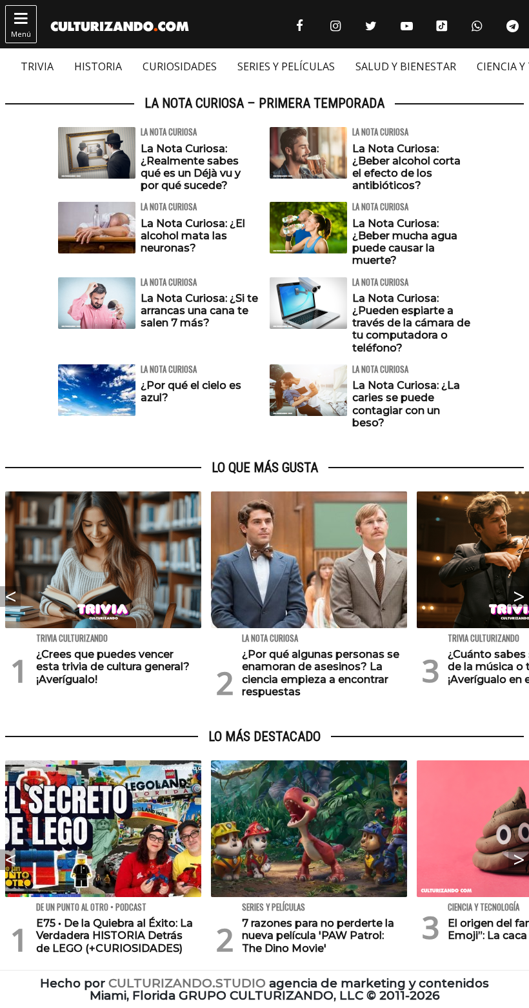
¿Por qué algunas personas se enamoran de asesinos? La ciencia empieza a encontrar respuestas (320, 673)
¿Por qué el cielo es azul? (191, 391)
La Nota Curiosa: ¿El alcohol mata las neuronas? (193, 235)
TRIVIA (37, 66)
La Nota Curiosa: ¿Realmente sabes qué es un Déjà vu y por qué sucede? (191, 167)
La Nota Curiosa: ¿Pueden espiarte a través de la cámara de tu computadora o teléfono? (411, 323)
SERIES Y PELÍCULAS (286, 66)
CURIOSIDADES (180, 66)
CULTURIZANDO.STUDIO (187, 983)
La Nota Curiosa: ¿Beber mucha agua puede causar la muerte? (404, 242)
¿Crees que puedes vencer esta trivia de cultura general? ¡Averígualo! (113, 666)
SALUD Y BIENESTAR (405, 66)
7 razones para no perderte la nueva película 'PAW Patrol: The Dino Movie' (318, 935)
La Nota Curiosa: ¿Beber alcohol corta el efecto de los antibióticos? (406, 167)
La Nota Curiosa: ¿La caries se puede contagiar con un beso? (406, 404)
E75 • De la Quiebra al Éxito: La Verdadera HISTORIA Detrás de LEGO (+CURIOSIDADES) (114, 935)
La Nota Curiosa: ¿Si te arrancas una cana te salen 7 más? (199, 310)
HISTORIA (98, 66)
